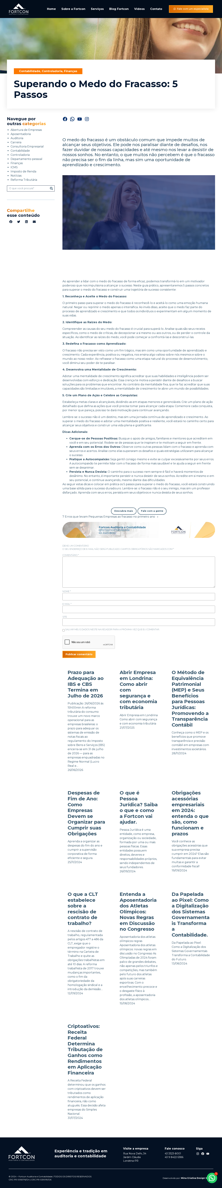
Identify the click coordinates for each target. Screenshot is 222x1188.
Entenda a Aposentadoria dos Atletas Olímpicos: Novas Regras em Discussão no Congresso (138, 911)
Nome (66, 591)
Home (51, 9)
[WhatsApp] (72, 119)
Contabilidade (29, 71)
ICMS (14, 167)
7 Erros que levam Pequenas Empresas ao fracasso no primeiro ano (108, 516)
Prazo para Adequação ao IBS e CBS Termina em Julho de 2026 (86, 684)
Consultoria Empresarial (27, 146)
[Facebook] (65, 119)
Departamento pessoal (26, 159)
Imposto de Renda (23, 171)
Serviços (97, 9)
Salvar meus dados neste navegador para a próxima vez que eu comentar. (112, 629)
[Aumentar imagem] (210, 526)
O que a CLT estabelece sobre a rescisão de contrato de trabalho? (83, 908)
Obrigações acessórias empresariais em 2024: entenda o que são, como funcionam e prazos (190, 813)
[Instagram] (86, 119)
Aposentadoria (21, 134)
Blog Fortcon (119, 9)
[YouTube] (79, 119)
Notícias (16, 175)
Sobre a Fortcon (73, 9)
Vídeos (139, 9)
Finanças (70, 71)
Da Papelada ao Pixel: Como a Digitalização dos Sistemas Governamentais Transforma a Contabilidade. (191, 914)
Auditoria (17, 138)
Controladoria (52, 71)
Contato (156, 9)
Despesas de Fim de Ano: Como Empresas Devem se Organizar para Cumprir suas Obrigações (86, 813)
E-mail (66, 604)
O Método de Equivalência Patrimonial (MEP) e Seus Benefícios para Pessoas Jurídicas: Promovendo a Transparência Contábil (190, 699)
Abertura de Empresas (26, 130)
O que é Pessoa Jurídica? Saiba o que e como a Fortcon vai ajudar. (139, 807)
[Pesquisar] (51, 188)
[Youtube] (207, 1153)
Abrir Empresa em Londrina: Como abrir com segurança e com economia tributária (138, 690)
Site (64, 617)
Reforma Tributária (24, 179)
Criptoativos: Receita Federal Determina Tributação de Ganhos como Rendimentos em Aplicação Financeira (85, 1049)
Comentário (70, 555)
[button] (11, 222)
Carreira (16, 142)
